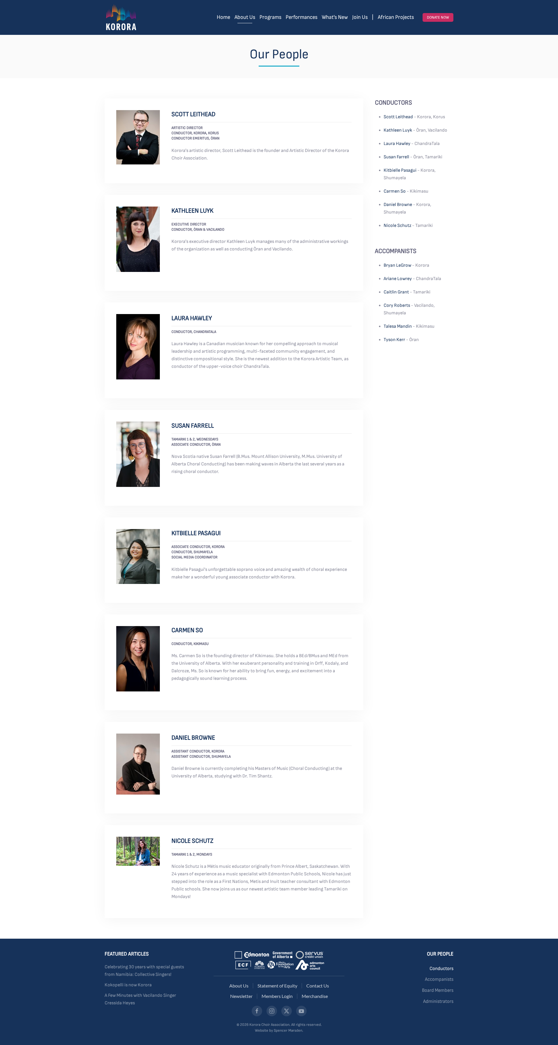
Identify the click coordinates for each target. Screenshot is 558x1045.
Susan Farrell (192, 426)
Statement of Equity (277, 985)
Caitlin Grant (396, 292)
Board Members (437, 990)
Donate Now (438, 17)
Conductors (441, 968)
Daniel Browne (193, 738)
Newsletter (241, 996)
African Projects (396, 17)
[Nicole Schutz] (138, 851)
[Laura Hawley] (138, 346)
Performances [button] (301, 17)
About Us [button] (245, 17)
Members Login (277, 996)
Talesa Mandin (398, 326)
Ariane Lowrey (398, 279)
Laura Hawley (191, 318)
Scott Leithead (193, 114)
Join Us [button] (360, 17)
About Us (238, 985)
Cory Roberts (397, 305)
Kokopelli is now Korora (128, 985)
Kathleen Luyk (192, 211)
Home (223, 17)
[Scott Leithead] (138, 137)
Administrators (438, 1001)
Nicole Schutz (192, 841)
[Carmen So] (138, 659)
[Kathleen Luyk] (138, 239)
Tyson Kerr (394, 340)
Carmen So (187, 630)
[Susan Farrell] (138, 454)
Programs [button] (270, 17)
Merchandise (315, 996)
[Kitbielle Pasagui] (138, 556)
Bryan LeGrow (397, 265)
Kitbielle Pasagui (196, 533)
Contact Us (317, 985)
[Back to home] (121, 17)
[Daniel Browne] (138, 764)
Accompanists (439, 979)
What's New (335, 17)
